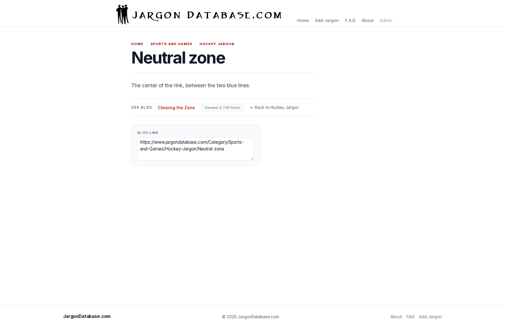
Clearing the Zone (176, 107)
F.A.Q (350, 20)
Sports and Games (171, 44)
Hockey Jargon (217, 44)
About (368, 20)
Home (303, 20)
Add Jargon (327, 20)
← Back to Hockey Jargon (274, 107)
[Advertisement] (418, 129)
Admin (386, 20)
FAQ (410, 316)
